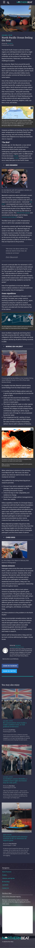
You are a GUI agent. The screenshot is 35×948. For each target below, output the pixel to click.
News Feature (7, 834)
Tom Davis (10, 43)
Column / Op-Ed (7, 35)
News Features (6, 872)
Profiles (4, 875)
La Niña (16, 158)
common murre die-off (9, 217)
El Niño (16, 156)
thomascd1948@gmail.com (17, 647)
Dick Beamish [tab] (12, 165)
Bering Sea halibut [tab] (14, 346)
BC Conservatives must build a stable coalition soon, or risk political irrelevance (15, 725)
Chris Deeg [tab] (10, 537)
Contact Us (5, 888)
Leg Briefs (5, 885)
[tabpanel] (17, 180)
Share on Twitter (10, 671)
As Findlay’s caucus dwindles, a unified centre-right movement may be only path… (15, 781)
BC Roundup (6, 881)
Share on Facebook (10, 666)
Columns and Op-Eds (8, 878)
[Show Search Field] (8, 3)
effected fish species (23, 213)
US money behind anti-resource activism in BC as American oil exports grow (15, 838)
